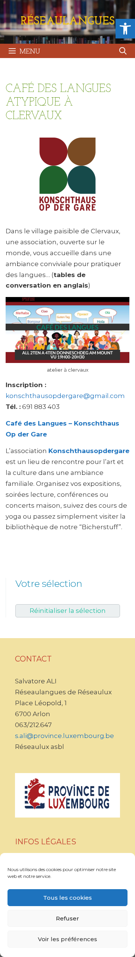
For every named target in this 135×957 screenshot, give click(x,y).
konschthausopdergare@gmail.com (65, 396)
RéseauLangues (68, 22)
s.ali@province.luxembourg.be (64, 736)
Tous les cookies (67, 897)
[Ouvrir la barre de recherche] (123, 51)
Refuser (67, 918)
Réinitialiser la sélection (68, 610)
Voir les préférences (67, 939)
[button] (125, 28)
